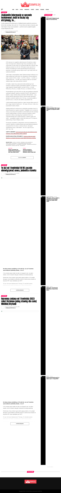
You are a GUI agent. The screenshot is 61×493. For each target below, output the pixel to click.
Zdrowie (37, 9)
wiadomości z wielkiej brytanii (12, 145)
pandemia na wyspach (31, 144)
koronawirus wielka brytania (25, 143)
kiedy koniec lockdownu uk (12, 143)
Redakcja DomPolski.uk (10, 32)
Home (13, 9)
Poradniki (42, 9)
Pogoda (21, 9)
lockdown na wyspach (11, 144)
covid (14, 142)
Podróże (32, 9)
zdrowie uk (22, 145)
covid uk (18, 142)
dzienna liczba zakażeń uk (26, 142)
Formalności (26, 9)
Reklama (47, 9)
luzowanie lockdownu (21, 144)
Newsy (17, 9)
